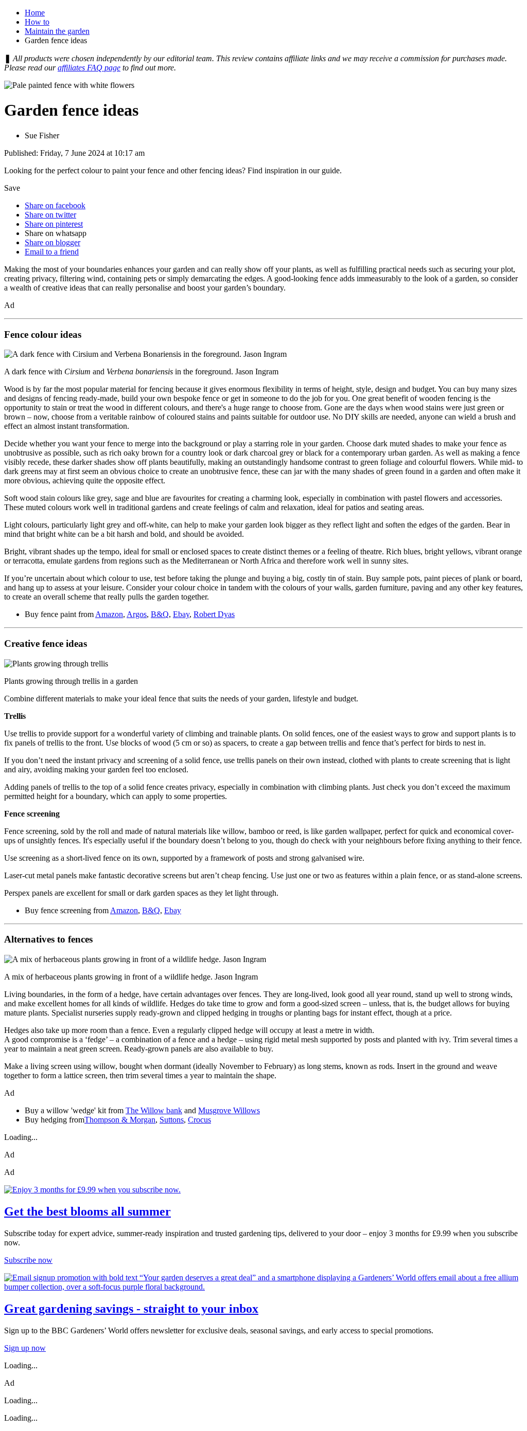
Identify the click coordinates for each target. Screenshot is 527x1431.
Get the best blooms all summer (87, 1211)
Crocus (199, 1119)
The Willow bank (154, 1110)
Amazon (109, 614)
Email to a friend (52, 251)
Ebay (181, 614)
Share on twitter (50, 214)
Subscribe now (28, 1260)
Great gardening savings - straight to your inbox (131, 1308)
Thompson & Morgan (119, 1119)
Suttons (172, 1119)
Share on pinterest (54, 224)
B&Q (160, 614)
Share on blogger (52, 242)
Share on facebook (55, 205)
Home (35, 12)
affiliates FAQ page (89, 67)
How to (37, 21)
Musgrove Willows (229, 1110)
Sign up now (25, 1348)
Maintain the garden (57, 31)
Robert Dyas (214, 614)
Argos (137, 614)
